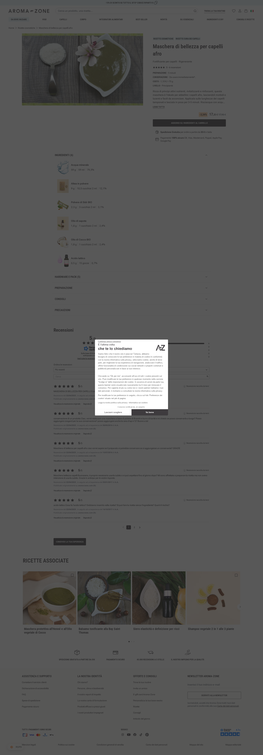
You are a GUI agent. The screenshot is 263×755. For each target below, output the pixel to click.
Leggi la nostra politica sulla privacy (113, 403)
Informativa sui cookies (138, 403)
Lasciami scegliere (113, 412)
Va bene (150, 412)
